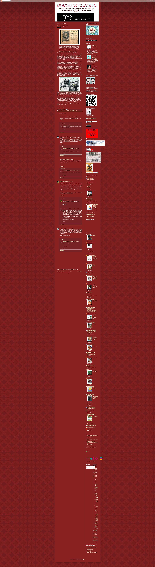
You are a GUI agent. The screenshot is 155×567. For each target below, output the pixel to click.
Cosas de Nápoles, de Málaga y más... (95, 346)
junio (96, 493)
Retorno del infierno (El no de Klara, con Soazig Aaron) (95, 46)
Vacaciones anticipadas (90, 179)
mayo (96, 522)
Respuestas (63, 146)
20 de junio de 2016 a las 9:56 (68, 159)
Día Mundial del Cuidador (91, 403)
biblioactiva (89, 551)
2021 (95, 469)
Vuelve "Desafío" (95, 416)
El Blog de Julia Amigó (91, 427)
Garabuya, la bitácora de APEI (92, 204)
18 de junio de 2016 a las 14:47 (72, 116)
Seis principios (89, 404)
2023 (95, 466)
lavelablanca (63, 109)
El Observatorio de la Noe (91, 425)
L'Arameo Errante (90, 263)
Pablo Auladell (75, 110)
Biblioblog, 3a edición (91, 214)
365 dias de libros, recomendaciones (90, 550)
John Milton (70, 110)
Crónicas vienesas (63, 116)
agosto (96, 489)
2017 (95, 475)
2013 (95, 533)
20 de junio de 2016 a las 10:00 (74, 170)
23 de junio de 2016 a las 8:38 (74, 241)
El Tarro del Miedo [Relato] (91, 354)
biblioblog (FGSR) (90, 436)
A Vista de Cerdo (90, 378)
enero (96, 528)
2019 (95, 472)
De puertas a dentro (90, 386)
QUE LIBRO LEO (89, 444)
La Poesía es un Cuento (91, 255)
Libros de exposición (90, 216)
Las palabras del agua (91, 242)
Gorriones (94, 235)
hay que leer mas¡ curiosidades (92, 552)
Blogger (83, 559)
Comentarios (89, 468)
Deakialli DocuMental (91, 272)
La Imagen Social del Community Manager (95, 397)
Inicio (70, 271)
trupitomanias (89, 292)
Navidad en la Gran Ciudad (91, 408)
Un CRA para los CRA (91, 322)
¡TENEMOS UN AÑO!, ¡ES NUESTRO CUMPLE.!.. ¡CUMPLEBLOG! (94, 57)
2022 (95, 468)
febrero (96, 526)
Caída (61, 110)
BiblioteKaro (89, 369)
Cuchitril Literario (90, 178)
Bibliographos (89, 430)
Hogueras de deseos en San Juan (96, 501)
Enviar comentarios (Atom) (66, 272)
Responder (62, 120)
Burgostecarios (90, 275)
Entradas (89, 466)
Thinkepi (88, 186)
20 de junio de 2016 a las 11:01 (67, 181)
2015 (95, 530)
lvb (72, 110)
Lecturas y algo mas (90, 299)
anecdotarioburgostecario (91, 330)
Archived (88, 187)
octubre (96, 484)
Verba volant (89, 251)
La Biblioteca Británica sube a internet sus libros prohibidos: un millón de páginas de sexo (92, 201)
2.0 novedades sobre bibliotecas (92, 435)
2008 (95, 540)
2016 (95, 476)
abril (96, 523)
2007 (95, 541)
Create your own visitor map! (90, 461)
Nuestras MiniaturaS (90, 344)
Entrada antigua (79, 271)
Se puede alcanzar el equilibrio (94, 388)
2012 (95, 534)
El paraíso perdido (65, 110)
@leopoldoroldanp (90, 423)
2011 (95, 536)
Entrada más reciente (60, 271)
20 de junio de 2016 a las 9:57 (74, 125)
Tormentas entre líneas (96, 519)
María (61, 181)
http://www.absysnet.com (91, 441)
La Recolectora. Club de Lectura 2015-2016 (96, 514)
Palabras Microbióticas (91, 407)
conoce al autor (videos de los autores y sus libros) (92, 547)
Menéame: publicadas (91, 212)
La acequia (89, 234)
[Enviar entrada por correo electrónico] (67, 109)
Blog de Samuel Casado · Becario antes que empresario (91, 308)
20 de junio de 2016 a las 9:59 (74, 148)
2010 (95, 537)
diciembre (96, 478)
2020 (95, 471)
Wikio (90, 122)
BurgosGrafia (89, 294)
